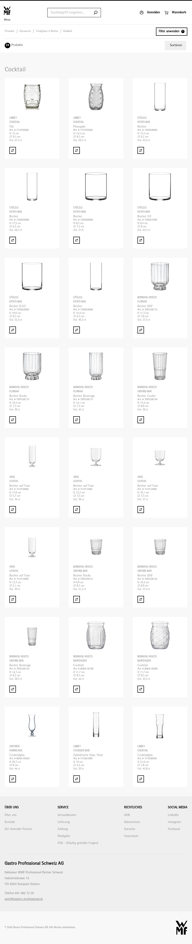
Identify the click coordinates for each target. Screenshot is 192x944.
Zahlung (63, 829)
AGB (127, 815)
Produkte (10, 31)
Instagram (174, 822)
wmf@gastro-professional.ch (24, 899)
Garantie (129, 829)
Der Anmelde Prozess (18, 829)
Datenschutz (132, 822)
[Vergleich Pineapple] (76, 150)
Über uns (10, 815)
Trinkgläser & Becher (47, 31)
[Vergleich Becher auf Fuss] (12, 509)
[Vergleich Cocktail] (76, 689)
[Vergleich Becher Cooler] (140, 419)
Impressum (131, 836)
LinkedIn (173, 815)
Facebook (174, 829)
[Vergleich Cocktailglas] (12, 778)
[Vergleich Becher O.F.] (140, 240)
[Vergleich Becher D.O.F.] (12, 329)
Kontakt (10, 822)
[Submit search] (95, 12)
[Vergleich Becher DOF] (140, 329)
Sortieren (176, 45)
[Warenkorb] (175, 12)
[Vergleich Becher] (140, 150)
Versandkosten (67, 815)
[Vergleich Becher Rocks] (12, 419)
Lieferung (64, 822)
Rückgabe (64, 836)
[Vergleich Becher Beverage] (76, 419)
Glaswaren (25, 31)
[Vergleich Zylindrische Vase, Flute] (76, 778)
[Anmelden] (149, 12)
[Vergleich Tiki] (12, 150)
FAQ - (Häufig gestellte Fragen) (78, 843)
